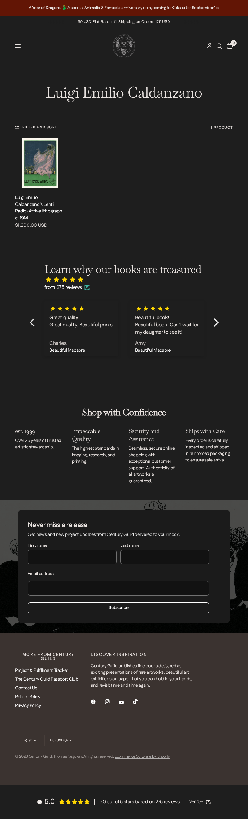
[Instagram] (111, 701)
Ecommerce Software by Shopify (142, 756)
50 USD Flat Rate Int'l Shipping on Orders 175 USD (124, 21)
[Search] (219, 46)
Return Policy (28, 697)
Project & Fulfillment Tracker (41, 670)
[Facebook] (97, 701)
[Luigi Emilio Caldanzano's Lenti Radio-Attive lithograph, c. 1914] (40, 163)
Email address (41, 573)
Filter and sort (39, 127)
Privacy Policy (28, 705)
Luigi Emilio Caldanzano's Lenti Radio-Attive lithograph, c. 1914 (39, 207)
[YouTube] (125, 702)
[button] (33, 322)
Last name (129, 545)
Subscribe (119, 608)
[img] (127, 279)
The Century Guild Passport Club (46, 679)
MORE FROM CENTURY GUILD (48, 656)
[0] (228, 46)
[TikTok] (139, 701)
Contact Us (26, 688)
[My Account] (209, 46)
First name (37, 545)
